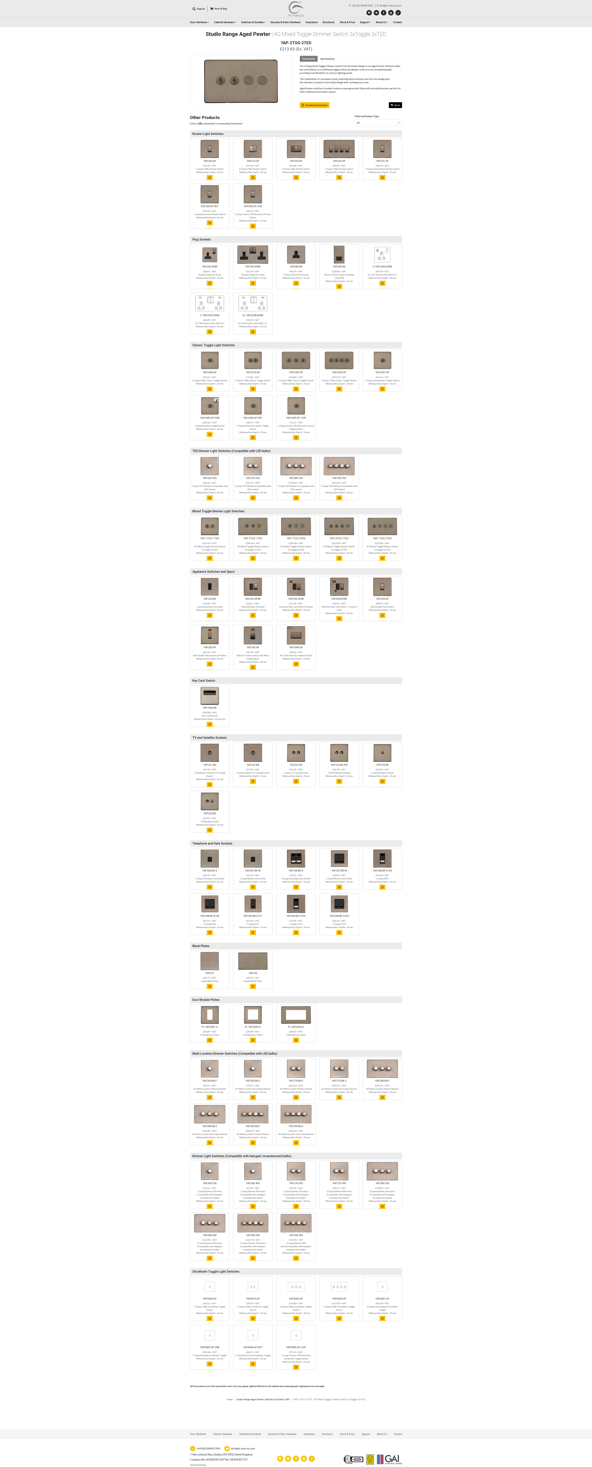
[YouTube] (391, 12)
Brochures (329, 22)
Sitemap (202, 1464)
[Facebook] (383, 12)
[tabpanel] (351, 79)
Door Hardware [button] (198, 22)
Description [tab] (308, 58)
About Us (382, 1434)
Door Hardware (198, 1434)
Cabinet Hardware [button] (224, 22)
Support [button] (364, 22)
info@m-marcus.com (390, 5)
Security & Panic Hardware (286, 22)
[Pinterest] (376, 12)
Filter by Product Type (367, 116)
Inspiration (312, 22)
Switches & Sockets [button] (252, 22)
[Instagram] (369, 12)
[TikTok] (398, 12)
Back (397, 105)
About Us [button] (381, 22)
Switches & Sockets (250, 1434)
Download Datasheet (316, 105)
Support (366, 1434)
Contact (397, 22)
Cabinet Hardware (222, 1434)
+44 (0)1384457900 (362, 5)
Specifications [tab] (327, 58)
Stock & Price (347, 22)
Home (230, 1399)
